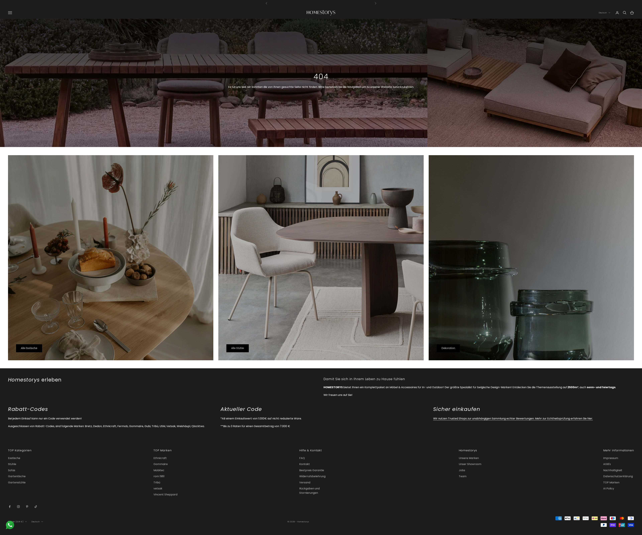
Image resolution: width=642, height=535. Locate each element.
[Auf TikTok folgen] (35, 506)
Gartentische (17, 476)
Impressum (610, 458)
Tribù (156, 482)
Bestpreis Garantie (311, 470)
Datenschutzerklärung (618, 476)
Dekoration (448, 348)
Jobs (462, 470)
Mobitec (158, 470)
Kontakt (304, 464)
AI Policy (608, 488)
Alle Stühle (237, 348)
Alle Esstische (29, 348)
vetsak (157, 488)
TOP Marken (611, 482)
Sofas (11, 470)
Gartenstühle (17, 482)
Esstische (14, 458)
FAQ (302, 458)
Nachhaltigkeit (612, 470)
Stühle (12, 464)
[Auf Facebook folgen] (9, 506)
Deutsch (603, 12)
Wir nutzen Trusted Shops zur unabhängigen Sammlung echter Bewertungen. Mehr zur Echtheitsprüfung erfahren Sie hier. (513, 418)
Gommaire (160, 464)
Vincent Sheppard (165, 494)
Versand (304, 482)
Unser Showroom (470, 464)
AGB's (607, 464)
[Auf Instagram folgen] (18, 506)
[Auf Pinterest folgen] (27, 506)
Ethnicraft (160, 458)
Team (462, 476)
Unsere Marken (469, 458)
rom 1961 (159, 476)
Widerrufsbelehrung (312, 476)
